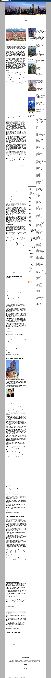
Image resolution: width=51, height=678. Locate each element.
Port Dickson (38, 243)
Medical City (38, 224)
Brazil (37, 127)
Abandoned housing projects (40, 119)
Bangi (37, 126)
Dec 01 (31, 250)
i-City (37, 184)
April (30, 261)
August (31, 256)
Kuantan (37, 209)
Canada (37, 141)
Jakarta (37, 195)
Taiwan (37, 292)
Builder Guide (38, 103)
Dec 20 (31, 206)
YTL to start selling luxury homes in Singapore (14, 277)
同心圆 (37, 94)
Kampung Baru (38, 200)
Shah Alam (38, 285)
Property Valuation (39, 257)
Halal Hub (37, 175)
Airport (37, 120)
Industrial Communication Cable (41, 31)
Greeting (37, 174)
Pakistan (37, 237)
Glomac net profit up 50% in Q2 (13, 582)
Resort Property (38, 270)
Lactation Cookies (39, 89)
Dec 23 (31, 202)
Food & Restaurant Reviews (40, 54)
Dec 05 (31, 224)
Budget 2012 (38, 132)
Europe (37, 159)
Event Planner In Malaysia (40, 66)
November (31, 252)
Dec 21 (31, 205)
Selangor (37, 277)
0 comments (17, 354)
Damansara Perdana (39, 148)
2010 (29, 267)
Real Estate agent (39, 264)
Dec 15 (31, 212)
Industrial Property (39, 189)
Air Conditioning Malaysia (40, 60)
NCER (37, 230)
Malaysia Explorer (39, 102)
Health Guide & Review (39, 83)
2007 (29, 271)
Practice (37, 244)
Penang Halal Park (39, 239)
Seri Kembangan (38, 283)
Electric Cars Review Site (40, 79)
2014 (29, 188)
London (37, 215)
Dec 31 (31, 194)
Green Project (38, 173)
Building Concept (38, 135)
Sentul (37, 279)
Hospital (37, 182)
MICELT (37, 101)
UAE (37, 298)
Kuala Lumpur (38, 208)
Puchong (37, 259)
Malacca (37, 216)
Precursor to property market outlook (14, 28)
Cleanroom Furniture (39, 74)
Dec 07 (31, 221)
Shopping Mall (38, 286)
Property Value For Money (40, 258)
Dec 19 (31, 208)
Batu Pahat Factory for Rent (40, 91)
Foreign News (38, 167)
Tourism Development (39, 297)
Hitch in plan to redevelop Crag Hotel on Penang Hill (15, 517)
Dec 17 (31, 209)
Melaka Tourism (38, 67)
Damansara (38, 147)
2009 (29, 268)
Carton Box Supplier (39, 30)
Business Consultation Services (41, 104)
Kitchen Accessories (39, 61)
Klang (37, 206)
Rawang (37, 263)
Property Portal (38, 245)
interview (37, 193)
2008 (29, 270)
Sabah (37, 272)
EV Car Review (38, 108)
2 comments (17, 272)
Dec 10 (31, 217)
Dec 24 (31, 201)
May (30, 260)
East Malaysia (38, 153)
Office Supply (38, 72)
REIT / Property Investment (40, 266)
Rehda (37, 265)
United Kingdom (38, 299)
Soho (37, 289)
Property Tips (38, 256)
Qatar (37, 262)
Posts (30, 276)
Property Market (11, 606)
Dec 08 (31, 220)
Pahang (37, 236)
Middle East (38, 225)
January (31, 265)
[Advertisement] (25, 23)
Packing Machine (38, 33)
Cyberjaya (37, 146)
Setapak (37, 284)
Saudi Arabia (38, 276)
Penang (37, 238)
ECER (37, 154)
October (31, 253)
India (37, 187)
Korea (37, 207)
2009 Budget (38, 118)
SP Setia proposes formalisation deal (14, 334)
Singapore (10, 331)
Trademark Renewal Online (40, 97)
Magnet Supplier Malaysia (40, 37)
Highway (37, 176)
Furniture (37, 168)
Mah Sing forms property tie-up (13, 632)
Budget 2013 (38, 133)
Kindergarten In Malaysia (40, 63)
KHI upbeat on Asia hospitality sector (14, 358)
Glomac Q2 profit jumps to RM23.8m (14, 609)
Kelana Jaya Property (39, 36)
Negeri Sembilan (38, 231)
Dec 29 (31, 197)
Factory (37, 162)
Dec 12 (31, 216)
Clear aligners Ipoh (39, 90)
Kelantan (37, 203)
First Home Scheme (39, 166)
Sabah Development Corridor (40, 273)
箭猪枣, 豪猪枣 (38, 53)
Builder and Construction (40, 134)
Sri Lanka (37, 290)
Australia (37, 125)
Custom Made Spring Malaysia (40, 47)
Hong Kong (38, 181)
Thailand (37, 296)
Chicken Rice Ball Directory (40, 88)
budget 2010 (38, 129)
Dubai (37, 152)
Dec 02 (31, 249)
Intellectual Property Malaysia (40, 32)
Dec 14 (31, 213)
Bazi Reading (38, 69)
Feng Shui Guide (38, 163)
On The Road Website (39, 82)
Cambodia (37, 140)
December (31, 193)
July (30, 257)
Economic (37, 155)
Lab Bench (38, 73)
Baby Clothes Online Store (40, 48)
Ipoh (37, 194)
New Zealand (38, 232)
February (31, 264)
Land (37, 210)
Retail (37, 271)
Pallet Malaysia (38, 111)
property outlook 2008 (39, 251)
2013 (29, 189)
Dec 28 (31, 198)
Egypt (37, 156)
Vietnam (37, 302)
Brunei (37, 128)
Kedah (37, 201)
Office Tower (38, 233)
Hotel (37, 183)
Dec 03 (31, 225)
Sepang (37, 280)
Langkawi (37, 214)
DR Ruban (37, 44)
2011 (29, 192)
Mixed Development (39, 227)
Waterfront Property (39, 303)
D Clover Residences (31, 116)
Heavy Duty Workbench (39, 62)
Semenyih (37, 278)
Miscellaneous (38, 226)
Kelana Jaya (38, 202)
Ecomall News (38, 98)
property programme (39, 252)
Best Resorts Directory (39, 55)
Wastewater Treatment (39, 38)
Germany (37, 170)
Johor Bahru (38, 197)
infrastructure (38, 190)
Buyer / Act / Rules (39, 139)
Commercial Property (39, 145)
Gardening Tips (38, 169)
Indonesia (37, 188)
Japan (37, 196)
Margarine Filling (38, 68)
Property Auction (38, 246)
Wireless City (38, 304)
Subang (37, 291)
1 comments (17, 330)
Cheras (37, 142)
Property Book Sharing (39, 249)
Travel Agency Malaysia (39, 75)
